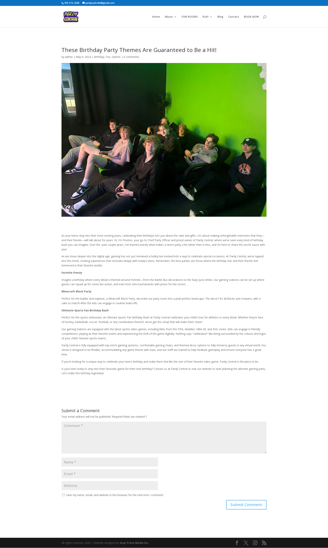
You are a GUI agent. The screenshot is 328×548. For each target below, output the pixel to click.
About (169, 16)
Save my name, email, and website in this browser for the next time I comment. (115, 495)
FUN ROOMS (190, 16)
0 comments (131, 57)
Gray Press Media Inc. (134, 543)
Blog (220, 16)
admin (69, 57)
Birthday (99, 57)
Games (116, 57)
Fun (108, 57)
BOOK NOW (251, 16)
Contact (233, 16)
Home (156, 16)
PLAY (206, 16)
